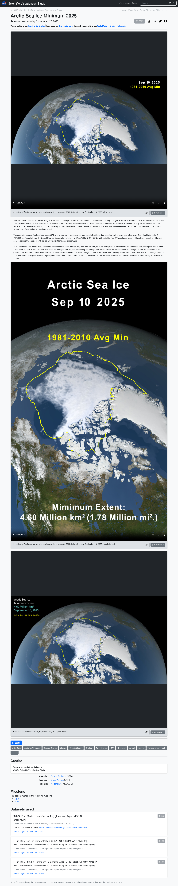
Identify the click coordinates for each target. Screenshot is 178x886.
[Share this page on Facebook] (165, 21)
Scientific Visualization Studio (27, 3)
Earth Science (101, 748)
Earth (17, 743)
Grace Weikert (66, 26)
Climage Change (50, 748)
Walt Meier (102, 26)
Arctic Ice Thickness (32, 748)
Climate (63, 748)
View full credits (119, 26)
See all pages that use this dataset (29, 831)
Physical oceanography (157, 748)
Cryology (89, 748)
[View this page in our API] (149, 21)
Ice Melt (132, 748)
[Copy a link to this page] (155, 21)
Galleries (125, 3)
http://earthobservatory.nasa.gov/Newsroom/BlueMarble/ (63, 827)
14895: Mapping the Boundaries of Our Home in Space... (38, 10)
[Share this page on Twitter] (160, 21)
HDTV (112, 748)
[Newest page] (166, 10)
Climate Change (76, 748)
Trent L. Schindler (36, 26)
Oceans (141, 748)
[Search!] (174, 3)
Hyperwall (121, 748)
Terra (16, 801)
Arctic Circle (16, 748)
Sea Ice (14, 753)
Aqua (16, 798)
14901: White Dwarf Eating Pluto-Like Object (141, 10)
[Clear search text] (169, 3)
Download (158, 213)
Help (136, 3)
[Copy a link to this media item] (146, 213)
